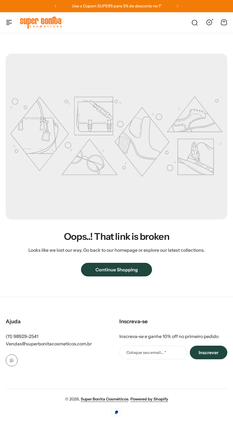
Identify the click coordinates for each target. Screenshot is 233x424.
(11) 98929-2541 (22, 336)
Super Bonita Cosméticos (104, 399)
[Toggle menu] (9, 22)
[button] (55, 6)
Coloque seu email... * (146, 352)
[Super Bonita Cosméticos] (41, 22)
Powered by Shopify (149, 399)
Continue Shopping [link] (116, 269)
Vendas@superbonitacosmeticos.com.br (49, 344)
